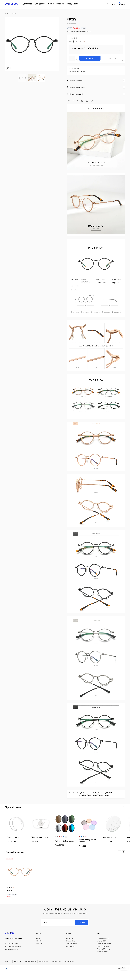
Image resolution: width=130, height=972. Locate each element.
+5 (66, 837)
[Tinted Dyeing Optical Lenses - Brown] (79, 836)
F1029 (9, 890)
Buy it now (112, 58)
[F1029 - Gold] (13, 887)
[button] (108, 4)
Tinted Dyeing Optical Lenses (87, 841)
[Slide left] (119, 807)
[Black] (74, 41)
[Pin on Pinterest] (82, 101)
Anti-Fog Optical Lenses (112, 837)
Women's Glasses (103, 795)
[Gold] (83, 41)
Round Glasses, (92, 795)
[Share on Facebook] (73, 101)
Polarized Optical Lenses (65, 841)
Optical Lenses (12, 837)
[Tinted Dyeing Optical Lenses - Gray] (83, 836)
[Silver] (70, 41)
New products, (82, 795)
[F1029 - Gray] (11, 887)
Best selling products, (88, 793)
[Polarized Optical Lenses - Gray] (57, 836)
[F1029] (20, 881)
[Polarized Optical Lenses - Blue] (63, 836)
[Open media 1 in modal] (32, 44)
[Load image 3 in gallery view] (32, 78)
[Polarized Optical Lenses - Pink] (61, 836)
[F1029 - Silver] (7, 887)
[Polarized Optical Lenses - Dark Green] (55, 836)
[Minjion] (9, 933)
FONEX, (108, 793)
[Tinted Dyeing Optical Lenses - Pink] (86, 836)
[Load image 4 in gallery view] (41, 78)
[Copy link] (92, 101)
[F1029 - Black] (9, 887)
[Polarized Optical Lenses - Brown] (59, 836)
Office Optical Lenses (39, 837)
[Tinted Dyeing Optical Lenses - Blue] (81, 836)
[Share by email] (87, 101)
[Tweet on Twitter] (78, 101)
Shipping (76, 31)
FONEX (76, 69)
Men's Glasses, (116, 793)
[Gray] (79, 41)
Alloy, (79, 793)
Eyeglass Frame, (100, 793)
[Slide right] (123, 807)
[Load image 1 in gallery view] (22, 78)
